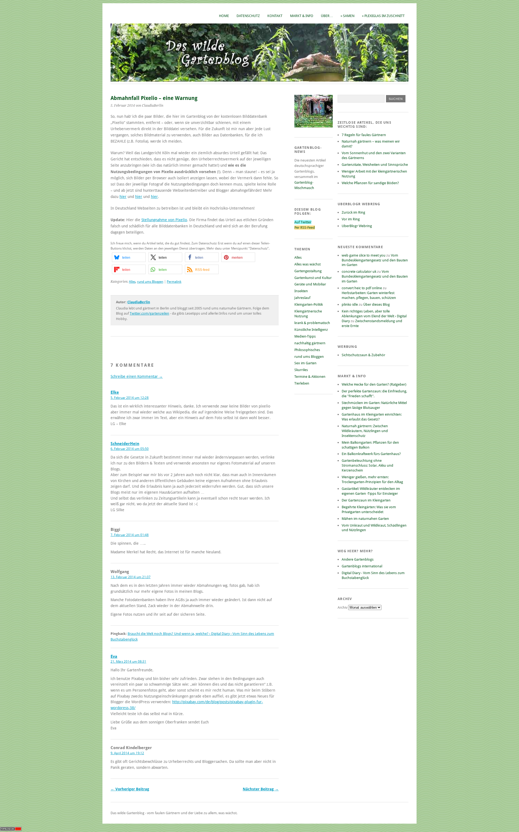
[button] (129, 257)
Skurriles (301, 370)
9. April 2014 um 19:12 (127, 753)
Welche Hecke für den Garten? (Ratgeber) (374, 384)
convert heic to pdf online (362, 288)
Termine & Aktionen (309, 377)
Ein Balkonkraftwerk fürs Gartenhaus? (371, 454)
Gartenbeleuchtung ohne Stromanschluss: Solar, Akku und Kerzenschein (367, 465)
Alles (132, 282)
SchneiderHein (125, 443)
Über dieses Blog (376, 304)
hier (123, 196)
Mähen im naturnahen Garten (365, 519)
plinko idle (350, 304)
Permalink (174, 282)
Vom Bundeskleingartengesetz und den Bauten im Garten (375, 260)
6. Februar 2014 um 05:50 (130, 449)
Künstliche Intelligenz (311, 330)
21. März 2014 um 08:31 (128, 661)
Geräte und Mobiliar (310, 284)
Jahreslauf (302, 298)
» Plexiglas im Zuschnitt (383, 16)
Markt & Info (301, 16)
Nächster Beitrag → (261, 789)
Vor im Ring (351, 219)
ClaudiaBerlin (138, 302)
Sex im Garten (305, 363)
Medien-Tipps (305, 336)
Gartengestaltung (308, 271)
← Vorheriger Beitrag (130, 789)
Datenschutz (248, 16)
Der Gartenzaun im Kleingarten (366, 500)
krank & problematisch (312, 323)
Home (224, 16)
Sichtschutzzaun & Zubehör (363, 355)
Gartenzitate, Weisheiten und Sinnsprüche (375, 165)
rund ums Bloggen (150, 282)
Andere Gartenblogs (358, 559)
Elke (115, 392)
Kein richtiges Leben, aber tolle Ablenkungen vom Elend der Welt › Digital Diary (374, 316)
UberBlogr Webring (357, 226)
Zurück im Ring (353, 212)
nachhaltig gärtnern (309, 343)
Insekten (301, 291)
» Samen (347, 16)
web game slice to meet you (363, 255)
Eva (114, 656)
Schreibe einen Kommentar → (137, 376)
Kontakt (274, 16)
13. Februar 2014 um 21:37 (131, 577)
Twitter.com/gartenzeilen (149, 313)
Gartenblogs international (362, 566)
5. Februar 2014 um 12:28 (130, 398)
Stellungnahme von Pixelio (164, 220)
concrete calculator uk (359, 272)
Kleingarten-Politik (308, 304)
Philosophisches (307, 350)
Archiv (343, 607)
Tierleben (301, 383)
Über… (327, 16)
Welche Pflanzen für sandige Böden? (370, 183)
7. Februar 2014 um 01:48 (130, 535)
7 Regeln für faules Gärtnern (364, 135)
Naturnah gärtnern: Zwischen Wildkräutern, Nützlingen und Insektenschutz (365, 431)
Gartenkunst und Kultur (313, 278)
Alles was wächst (307, 264)
